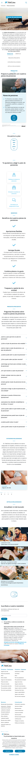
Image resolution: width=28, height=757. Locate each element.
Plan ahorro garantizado (6, 690)
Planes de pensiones (5, 673)
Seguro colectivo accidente (21, 688)
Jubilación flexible (5, 718)
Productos (10, 53)
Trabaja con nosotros (19, 720)
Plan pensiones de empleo (20, 679)
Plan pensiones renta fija (6, 686)
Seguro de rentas (18, 681)
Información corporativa (20, 704)
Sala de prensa (18, 714)
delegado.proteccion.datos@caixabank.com (15, 642)
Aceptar (20, 751)
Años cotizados (4, 716)
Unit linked (17, 673)
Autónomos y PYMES (19, 671)
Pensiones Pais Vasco (19, 690)
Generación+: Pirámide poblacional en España (6, 707)
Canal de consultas (19, 712)
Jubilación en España (5, 709)
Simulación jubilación (5, 712)
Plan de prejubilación (19, 677)
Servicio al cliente (18, 706)
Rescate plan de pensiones (7, 704)
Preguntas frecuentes (14, 57)
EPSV (2, 675)
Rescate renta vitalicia (5, 720)
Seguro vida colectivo (19, 694)
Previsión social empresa (20, 686)
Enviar (4, 619)
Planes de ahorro (4, 681)
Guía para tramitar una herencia (6, 725)
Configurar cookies (14, 754)
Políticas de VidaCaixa (19, 722)
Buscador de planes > (14, 144)
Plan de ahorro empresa (20, 696)
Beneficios (18, 53)
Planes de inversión (5, 683)
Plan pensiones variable (6, 688)
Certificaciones (18, 718)
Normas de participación (20, 716)
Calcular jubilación (5, 714)
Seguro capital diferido (20, 692)
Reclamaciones (18, 708)
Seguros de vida (4, 671)
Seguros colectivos (19, 683)
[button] (14, 337)
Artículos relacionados (14, 66)
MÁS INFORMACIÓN (13, 745)
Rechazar (8, 751)
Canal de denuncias (19, 710)
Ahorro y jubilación (5, 722)
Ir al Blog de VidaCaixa (14, 594)
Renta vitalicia (4, 677)
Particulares (3, 5)
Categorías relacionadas (14, 62)
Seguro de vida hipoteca (6, 679)
